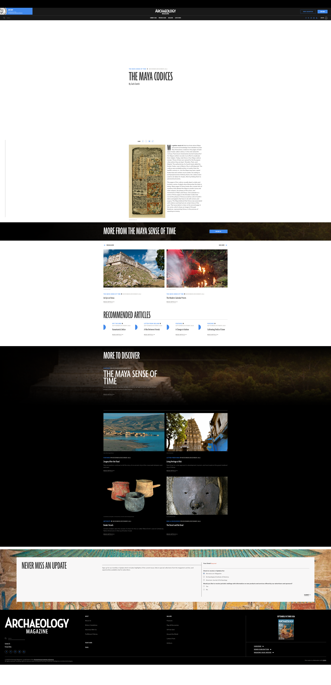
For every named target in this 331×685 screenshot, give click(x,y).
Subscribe (322, 12)
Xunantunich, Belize (119, 329)
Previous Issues (162, 18)
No (207, 590)
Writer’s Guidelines (91, 625)
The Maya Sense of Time (137, 69)
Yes (207, 586)
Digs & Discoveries (173, 625)
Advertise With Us (91, 630)
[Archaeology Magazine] (37, 635)
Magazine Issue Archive (262, 652)
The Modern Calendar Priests (176, 298)
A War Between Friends (152, 329)
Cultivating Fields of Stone (216, 329)
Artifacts (169, 643)
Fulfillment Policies (91, 634)
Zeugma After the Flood (111, 461)
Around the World (172, 634)
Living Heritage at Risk (174, 461)
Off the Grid (170, 630)
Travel (87, 647)
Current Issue (153, 18)
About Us (88, 621)
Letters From (171, 639)
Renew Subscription (308, 12)
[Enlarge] (163, 147)
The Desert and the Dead (175, 525)
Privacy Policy (8, 647)
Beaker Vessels (108, 525)
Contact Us (7, 644)
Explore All (218, 231)
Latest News (178, 18)
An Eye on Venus (108, 298)
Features (169, 621)
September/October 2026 (286, 616)
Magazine (213, 574)
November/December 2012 (158, 69)
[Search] (4, 18)
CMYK (324, 660)
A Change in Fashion (182, 329)
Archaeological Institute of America (217, 577)
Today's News (88, 643)
